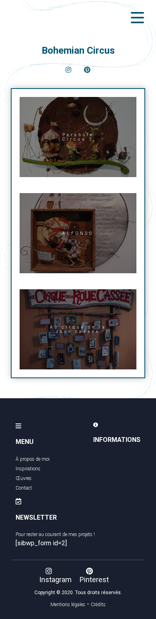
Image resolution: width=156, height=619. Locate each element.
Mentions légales (67, 604)
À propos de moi (33, 459)
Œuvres (24, 478)
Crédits (98, 604)
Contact (24, 488)
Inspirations (28, 469)
